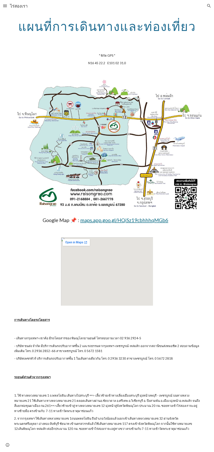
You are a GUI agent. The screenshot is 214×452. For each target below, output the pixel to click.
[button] (5, 5)
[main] (107, 26)
